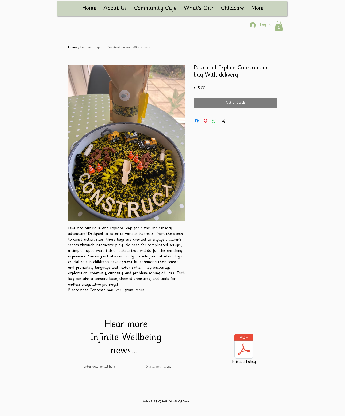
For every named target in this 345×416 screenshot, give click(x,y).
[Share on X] (223, 120)
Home (72, 48)
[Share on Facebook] (196, 120)
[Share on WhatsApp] (214, 120)
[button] (279, 26)
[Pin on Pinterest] (205, 120)
